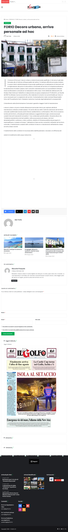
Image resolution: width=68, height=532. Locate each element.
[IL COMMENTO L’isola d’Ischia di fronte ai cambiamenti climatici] (41, 483)
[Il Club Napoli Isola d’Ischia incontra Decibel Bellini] (41, 487)
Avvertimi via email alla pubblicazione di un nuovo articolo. (18, 330)
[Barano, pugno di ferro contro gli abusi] (34, 483)
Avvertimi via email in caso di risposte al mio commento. (18, 326)
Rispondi (14, 280)
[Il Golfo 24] (34, 7)
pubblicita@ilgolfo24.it (7, 522)
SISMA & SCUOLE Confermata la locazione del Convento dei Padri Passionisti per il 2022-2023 (55, 252)
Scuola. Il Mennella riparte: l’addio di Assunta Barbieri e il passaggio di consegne (30, 1)
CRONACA (11, 19)
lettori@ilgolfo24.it (6, 509)
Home (6, 19)
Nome (3, 312)
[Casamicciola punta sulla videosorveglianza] (34, 487)
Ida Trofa (9, 36)
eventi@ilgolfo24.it (6, 514)
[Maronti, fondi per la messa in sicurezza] (13, 242)
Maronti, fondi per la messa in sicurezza (13, 250)
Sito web (37, 319)
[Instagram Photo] (6, 461)
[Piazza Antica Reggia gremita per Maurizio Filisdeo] (34, 479)
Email (3, 319)
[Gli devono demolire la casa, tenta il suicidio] (27, 483)
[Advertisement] (34, 158)
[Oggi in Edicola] (31, 429)
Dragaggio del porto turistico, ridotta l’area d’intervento (32, 251)
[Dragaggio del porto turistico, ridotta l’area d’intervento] (34, 242)
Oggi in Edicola (7, 344)
